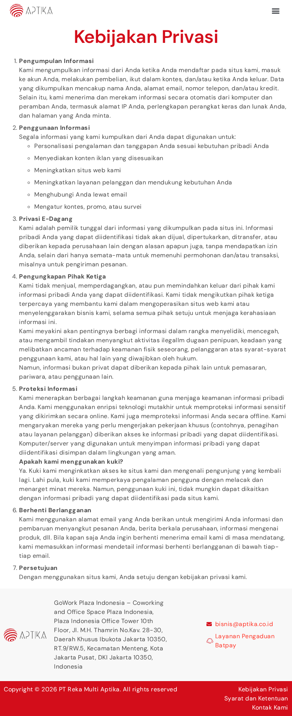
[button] (275, 10)
